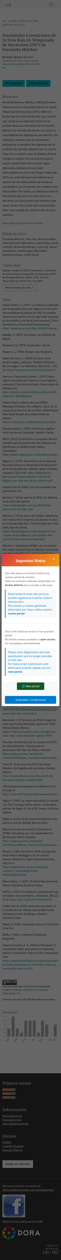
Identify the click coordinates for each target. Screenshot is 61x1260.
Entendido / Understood (31, 700)
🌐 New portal (30, 686)
